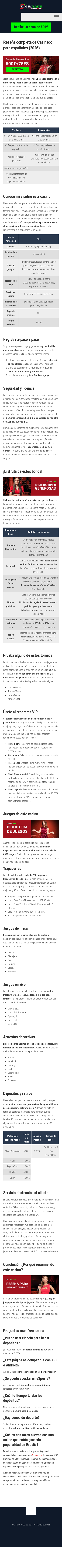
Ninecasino (37, 1455)
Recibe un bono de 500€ (31, 27)
